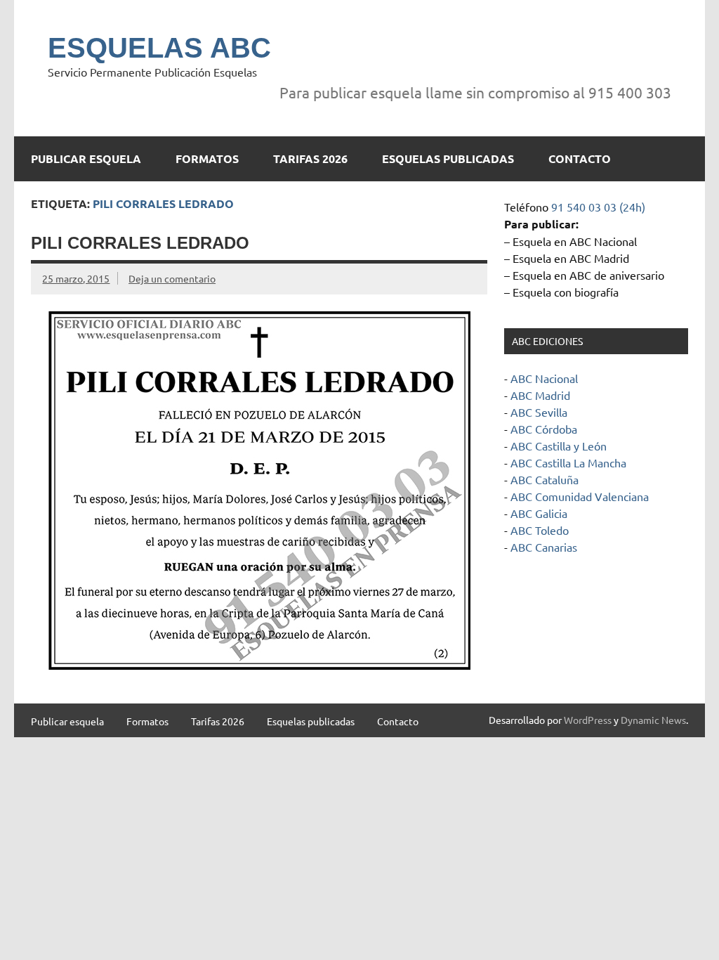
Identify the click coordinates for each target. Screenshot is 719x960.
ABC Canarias (543, 547)
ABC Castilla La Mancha (568, 462)
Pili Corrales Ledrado (140, 242)
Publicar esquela (86, 158)
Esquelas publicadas (448, 158)
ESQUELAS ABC (159, 47)
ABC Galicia (538, 513)
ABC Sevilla (538, 412)
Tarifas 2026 (310, 158)
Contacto (579, 158)
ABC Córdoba (543, 429)
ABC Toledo (539, 530)
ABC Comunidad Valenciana (579, 496)
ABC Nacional (544, 378)
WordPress (588, 719)
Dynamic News (653, 719)
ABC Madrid (540, 395)
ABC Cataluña (544, 479)
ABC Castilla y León (558, 446)
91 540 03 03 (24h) (598, 207)
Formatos (207, 158)
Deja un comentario (172, 278)
